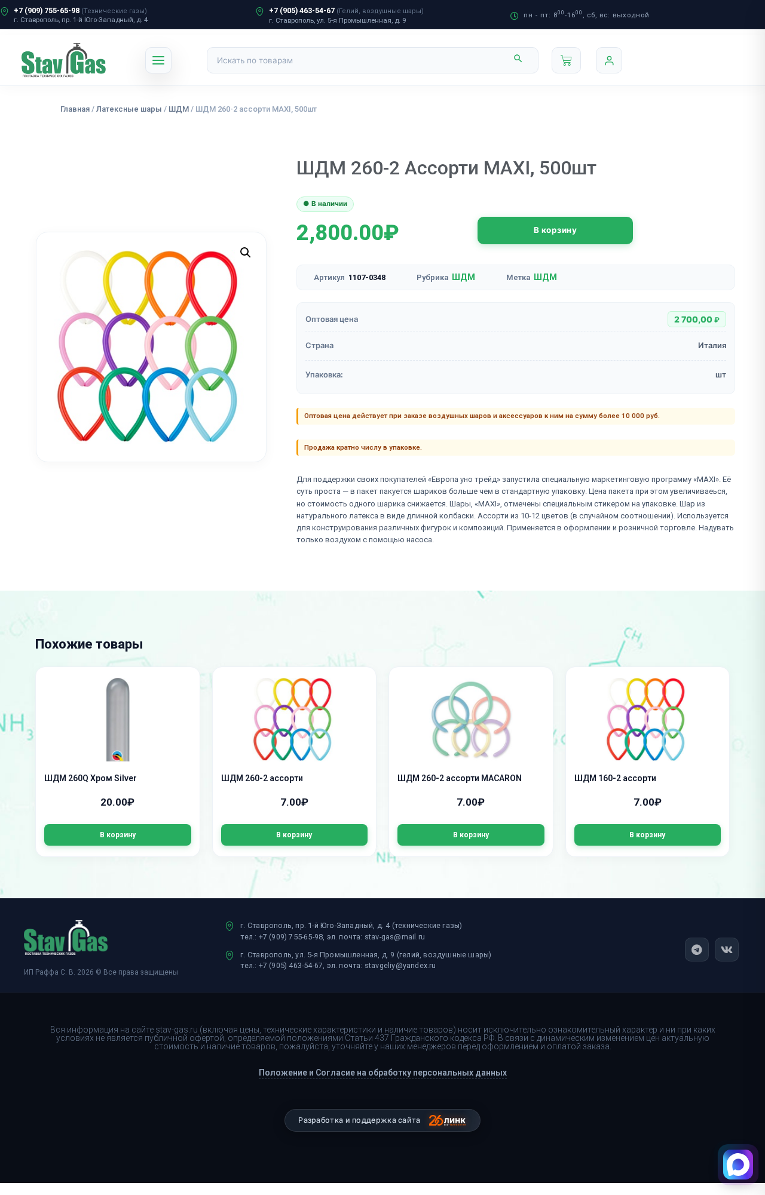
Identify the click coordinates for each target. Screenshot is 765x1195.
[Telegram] (697, 949)
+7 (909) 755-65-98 (46, 10)
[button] (245, 252)
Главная (75, 109)
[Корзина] (566, 60)
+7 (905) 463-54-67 (302, 10)
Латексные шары (129, 109)
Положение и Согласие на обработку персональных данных (383, 1072)
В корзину (555, 230)
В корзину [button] (118, 835)
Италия (712, 345)
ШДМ (179, 109)
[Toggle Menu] (158, 60)
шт (720, 374)
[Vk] (727, 949)
